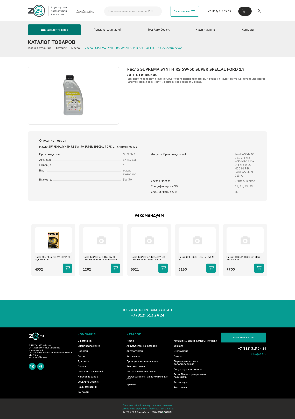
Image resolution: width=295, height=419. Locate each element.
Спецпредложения (89, 345)
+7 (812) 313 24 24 (219, 11)
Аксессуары (180, 382)
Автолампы (133, 356)
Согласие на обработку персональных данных (148, 408)
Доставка (83, 361)
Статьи (81, 356)
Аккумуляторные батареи (142, 345)
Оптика (178, 356)
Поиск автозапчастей (108, 29)
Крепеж (131, 384)
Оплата (82, 366)
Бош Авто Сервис (159, 29)
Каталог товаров (57, 29)
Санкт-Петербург (85, 11)
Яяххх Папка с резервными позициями (190, 376)
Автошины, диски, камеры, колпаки (195, 340)
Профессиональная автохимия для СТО (147, 378)
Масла (130, 340)
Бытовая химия (136, 366)
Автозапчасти (135, 351)
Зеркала (178, 345)
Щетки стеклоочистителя (141, 371)
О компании (85, 340)
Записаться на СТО (184, 11)
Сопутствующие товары (188, 369)
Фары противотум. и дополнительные (186, 363)
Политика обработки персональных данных (147, 405)
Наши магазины (206, 29)
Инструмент (181, 351)
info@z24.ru (258, 354)
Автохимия (180, 387)
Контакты (248, 29)
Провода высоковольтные (142, 361)
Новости (83, 351)
